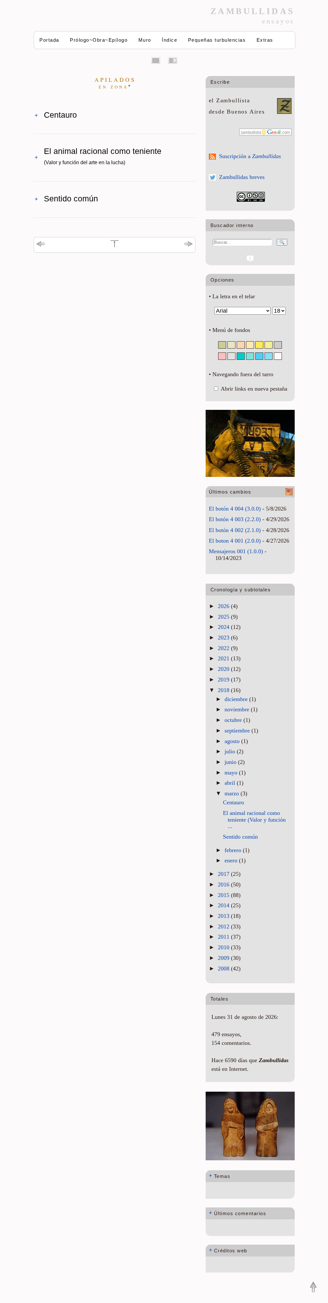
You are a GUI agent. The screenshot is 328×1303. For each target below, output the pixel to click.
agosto (233, 741)
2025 (224, 616)
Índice (169, 40)
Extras (265, 40)
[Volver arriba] (313, 1287)
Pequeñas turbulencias (217, 40)
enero (232, 860)
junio (231, 762)
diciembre (237, 699)
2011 (224, 937)
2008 (224, 968)
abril (231, 783)
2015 (224, 895)
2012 (224, 926)
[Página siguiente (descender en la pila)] (188, 245)
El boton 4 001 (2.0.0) (235, 540)
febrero (234, 850)
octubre (234, 720)
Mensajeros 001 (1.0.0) (236, 551)
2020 (224, 669)
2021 (224, 658)
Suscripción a (250, 156)
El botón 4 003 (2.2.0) (235, 519)
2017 (224, 874)
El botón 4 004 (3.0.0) (235, 508)
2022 (224, 648)
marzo (233, 793)
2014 (224, 905)
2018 (224, 690)
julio (231, 751)
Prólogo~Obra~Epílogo (98, 40)
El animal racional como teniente (102, 156)
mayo (232, 772)
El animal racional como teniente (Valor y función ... (254, 819)
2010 (224, 947)
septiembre (238, 730)
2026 (224, 606)
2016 (224, 884)
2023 (224, 637)
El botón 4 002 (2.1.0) (235, 530)
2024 (224, 627)
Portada (49, 40)
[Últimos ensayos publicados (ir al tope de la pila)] (115, 246)
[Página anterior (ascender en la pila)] (41, 245)
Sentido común (71, 198)
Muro (144, 40)
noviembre (238, 709)
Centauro (60, 114)
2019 (224, 679)
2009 (224, 958)
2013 (224, 916)
